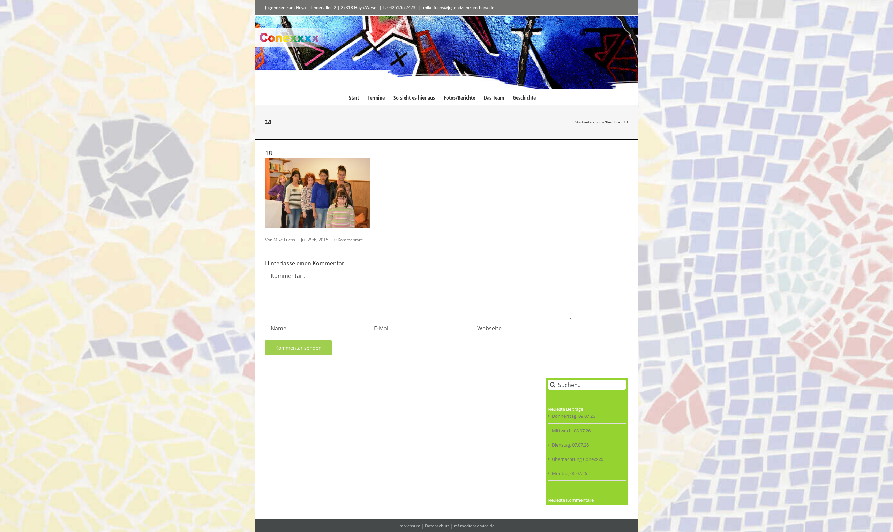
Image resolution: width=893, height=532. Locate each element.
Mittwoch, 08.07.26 (571, 430)
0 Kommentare (348, 240)
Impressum (409, 526)
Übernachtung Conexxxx (577, 459)
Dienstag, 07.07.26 (570, 445)
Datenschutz (437, 526)
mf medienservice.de (474, 526)
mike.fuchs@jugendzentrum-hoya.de (458, 7)
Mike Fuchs (284, 240)
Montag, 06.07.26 (569, 473)
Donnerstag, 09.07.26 (573, 416)
